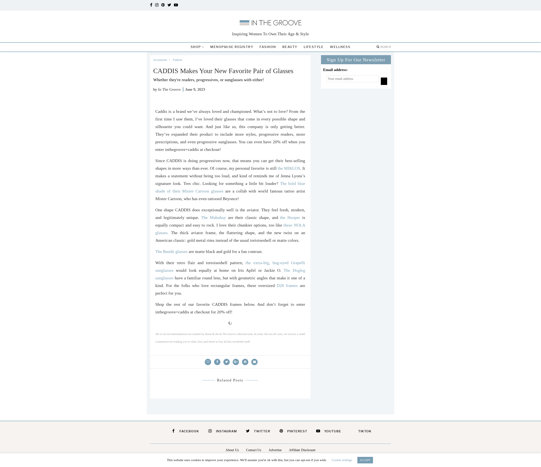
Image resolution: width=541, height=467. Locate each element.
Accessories (160, 59)
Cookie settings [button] (342, 460)
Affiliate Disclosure (302, 450)
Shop (196, 47)
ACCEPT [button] (365, 460)
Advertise (275, 450)
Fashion (268, 47)
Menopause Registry (231, 47)
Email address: (335, 70)
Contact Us (253, 450)
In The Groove (169, 89)
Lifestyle (314, 47)
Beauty (289, 47)
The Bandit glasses (171, 251)
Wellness (340, 47)
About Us (232, 450)
